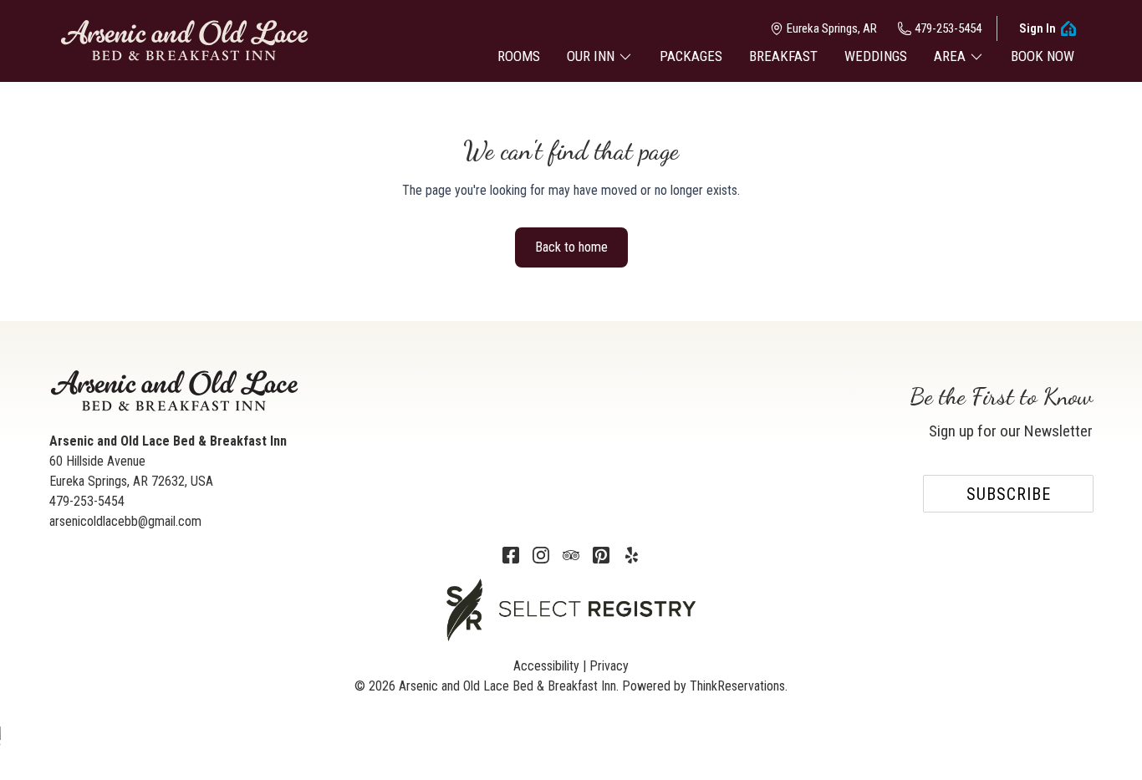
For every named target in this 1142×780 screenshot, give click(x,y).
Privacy (609, 666)
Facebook (510, 555)
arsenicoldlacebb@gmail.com (125, 521)
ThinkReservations (737, 686)
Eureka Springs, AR (832, 28)
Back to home (571, 247)
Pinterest (601, 555)
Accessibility (546, 666)
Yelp (631, 555)
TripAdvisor (571, 555)
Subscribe (1008, 494)
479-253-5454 (948, 28)
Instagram (541, 555)
